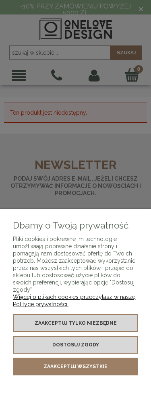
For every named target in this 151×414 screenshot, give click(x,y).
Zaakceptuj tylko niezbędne (76, 323)
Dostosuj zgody (75, 345)
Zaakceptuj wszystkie (75, 366)
